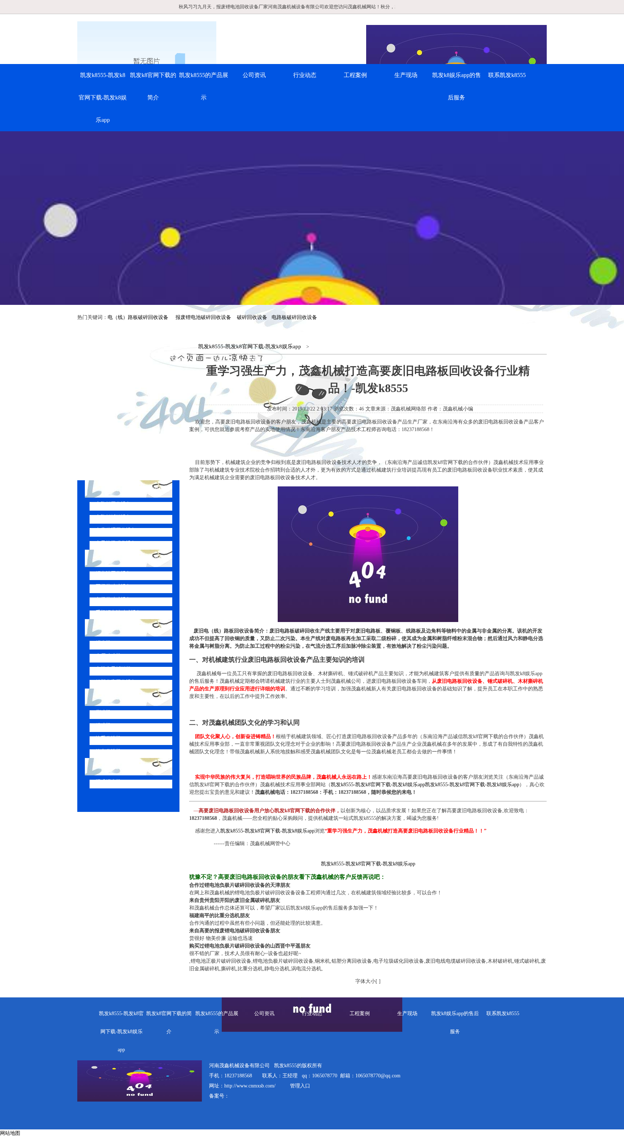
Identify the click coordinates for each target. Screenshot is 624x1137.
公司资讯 (254, 75)
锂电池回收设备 (113, 573)
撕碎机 (103, 712)
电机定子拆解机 (113, 669)
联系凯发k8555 (507, 75)
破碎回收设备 (252, 317)
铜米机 (103, 643)
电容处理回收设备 (116, 530)
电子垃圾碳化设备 (116, 543)
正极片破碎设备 (113, 586)
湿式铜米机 (108, 781)
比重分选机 (108, 738)
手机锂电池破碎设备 (118, 612)
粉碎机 (103, 725)
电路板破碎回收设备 (294, 317)
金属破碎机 (108, 656)
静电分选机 (108, 751)
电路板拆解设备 (113, 517)
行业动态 (304, 75)
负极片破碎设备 (113, 599)
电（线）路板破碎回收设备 (138, 317)
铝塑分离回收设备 (116, 682)
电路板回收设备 (113, 504)
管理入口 (300, 1086)
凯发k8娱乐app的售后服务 (456, 86)
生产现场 (405, 75)
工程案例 (355, 75)
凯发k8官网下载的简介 (153, 86)
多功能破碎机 (118, 766)
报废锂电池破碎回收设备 (203, 317)
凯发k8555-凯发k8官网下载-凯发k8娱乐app (103, 97)
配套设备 (112, 697)
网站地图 (10, 1133)
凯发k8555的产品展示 (203, 86)
